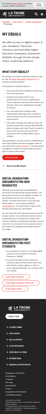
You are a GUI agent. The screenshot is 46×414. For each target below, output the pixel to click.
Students (6, 22)
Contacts (9, 379)
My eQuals (23, 146)
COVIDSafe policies (13, 395)
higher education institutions (23, 79)
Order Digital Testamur (14, 277)
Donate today (13, 316)
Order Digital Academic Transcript (19, 283)
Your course (17, 22)
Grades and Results (33, 22)
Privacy (8, 388)
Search (36, 14)
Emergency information (15, 373)
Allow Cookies (38, 5)
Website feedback (11, 404)
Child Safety (10, 376)
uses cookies (18, 3)
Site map (9, 382)
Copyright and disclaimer (15, 392)
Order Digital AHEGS (13, 289)
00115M (18, 410)
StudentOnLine (8, 206)
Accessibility (10, 385)
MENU (42, 14)
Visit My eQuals (11, 157)
